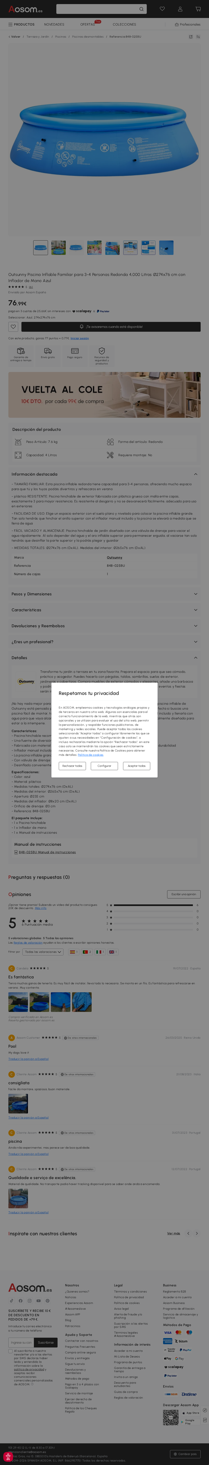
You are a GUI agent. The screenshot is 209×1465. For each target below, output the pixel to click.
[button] (8, 1457)
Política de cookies (90, 755)
